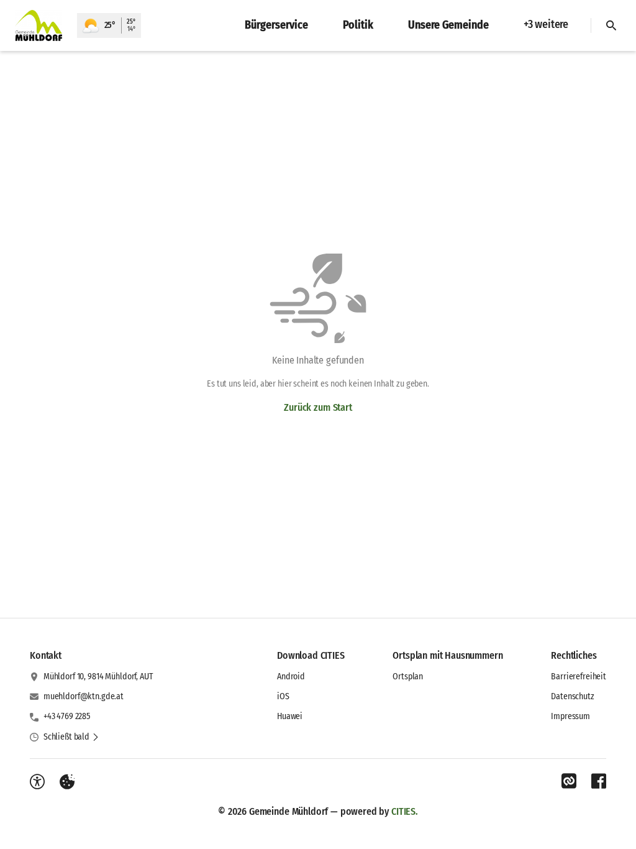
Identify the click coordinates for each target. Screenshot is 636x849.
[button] (71, 737)
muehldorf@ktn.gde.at (83, 696)
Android (291, 676)
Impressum (570, 716)
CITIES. (404, 811)
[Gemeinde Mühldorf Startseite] (38, 25)
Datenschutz (572, 696)
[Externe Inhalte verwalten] (67, 781)
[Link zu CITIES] (568, 781)
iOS (283, 696)
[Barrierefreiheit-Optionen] (37, 781)
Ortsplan (408, 676)
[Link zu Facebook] (598, 781)
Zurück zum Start (318, 407)
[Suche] (611, 25)
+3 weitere (546, 24)
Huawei (289, 716)
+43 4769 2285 (66, 716)
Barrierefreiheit (578, 676)
